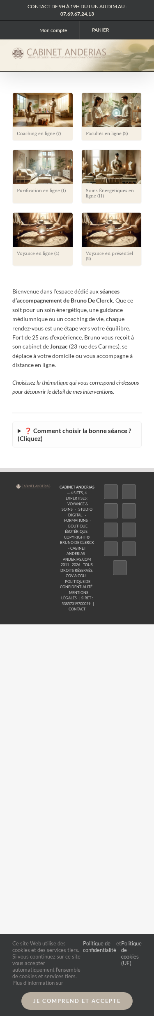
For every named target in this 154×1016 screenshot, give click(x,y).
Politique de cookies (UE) (131, 953)
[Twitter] (129, 491)
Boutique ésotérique (76, 529)
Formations (76, 520)
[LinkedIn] (111, 548)
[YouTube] (129, 530)
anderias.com (77, 559)
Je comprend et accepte (77, 1001)
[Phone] (120, 567)
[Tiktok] (129, 510)
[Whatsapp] (129, 548)
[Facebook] (111, 491)
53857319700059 (76, 603)
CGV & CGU (76, 575)
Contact (77, 609)
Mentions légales (75, 595)
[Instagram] (111, 510)
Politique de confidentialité (76, 584)
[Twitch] (111, 530)
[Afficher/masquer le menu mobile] (138, 52)
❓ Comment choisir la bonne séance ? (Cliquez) (74, 434)
